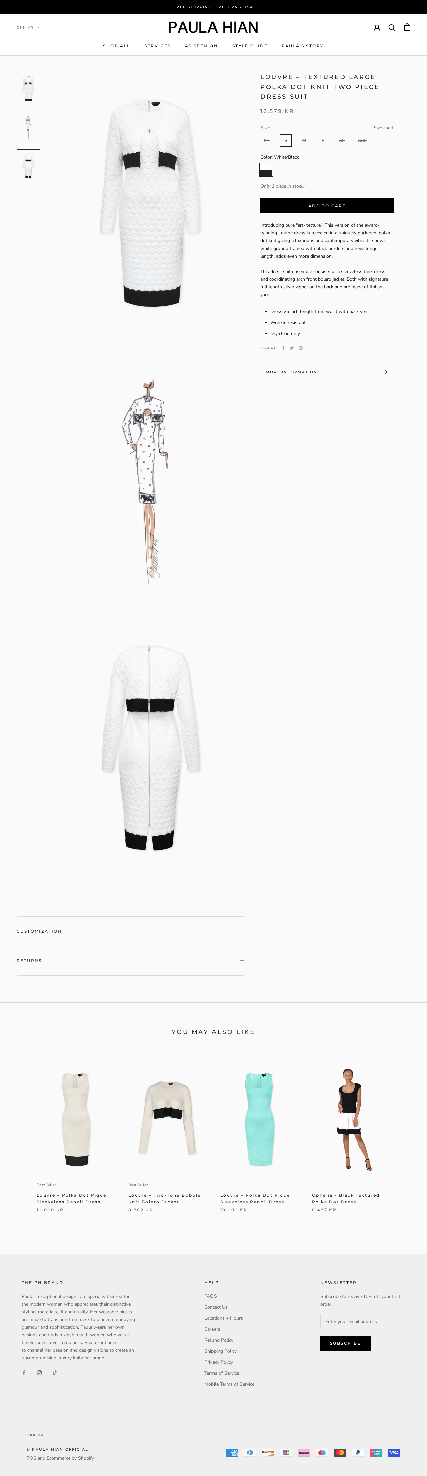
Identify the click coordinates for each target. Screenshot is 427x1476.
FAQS (210, 1296)
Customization (39, 931)
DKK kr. (26, 27)
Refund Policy (218, 1340)
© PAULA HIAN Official (57, 1449)
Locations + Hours (223, 1318)
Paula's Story (303, 45)
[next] (406, 1136)
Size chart (384, 128)
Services (157, 45)
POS (31, 1458)
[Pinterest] (301, 348)
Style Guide (250, 45)
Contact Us (216, 1307)
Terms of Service (221, 1373)
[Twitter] (292, 348)
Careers (212, 1329)
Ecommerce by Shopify (70, 1458)
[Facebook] (283, 348)
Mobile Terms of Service (229, 1384)
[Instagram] (39, 1372)
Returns (29, 960)
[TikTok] (54, 1372)
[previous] (20, 1136)
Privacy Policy (218, 1362)
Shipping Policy (220, 1351)
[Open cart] (407, 27)
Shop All (116, 45)
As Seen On (201, 45)
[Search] (392, 27)
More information (291, 372)
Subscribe (345, 1343)
